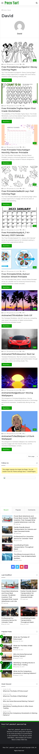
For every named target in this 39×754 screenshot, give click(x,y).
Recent (6, 510)
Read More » (6, 80)
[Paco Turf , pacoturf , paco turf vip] (12, 2)
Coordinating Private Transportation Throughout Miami (23, 547)
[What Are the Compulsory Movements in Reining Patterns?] (7, 674)
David (19, 34)
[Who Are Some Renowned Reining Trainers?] (7, 656)
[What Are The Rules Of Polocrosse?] (7, 639)
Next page (31, 456)
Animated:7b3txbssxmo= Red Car (18, 354)
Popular (18, 510)
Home (5, 10)
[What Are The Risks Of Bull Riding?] (7, 648)
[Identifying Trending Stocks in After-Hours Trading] (7, 665)
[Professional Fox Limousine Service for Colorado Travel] (7, 539)
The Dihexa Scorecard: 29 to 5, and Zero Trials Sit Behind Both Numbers (25, 556)
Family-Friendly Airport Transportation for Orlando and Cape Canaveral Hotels (25, 529)
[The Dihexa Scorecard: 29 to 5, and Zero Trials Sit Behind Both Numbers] (7, 557)
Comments (31, 510)
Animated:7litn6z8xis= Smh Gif (17, 315)
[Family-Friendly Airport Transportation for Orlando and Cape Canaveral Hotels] (7, 530)
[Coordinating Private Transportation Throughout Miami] (7, 547)
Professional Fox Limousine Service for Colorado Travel (9, 620)
